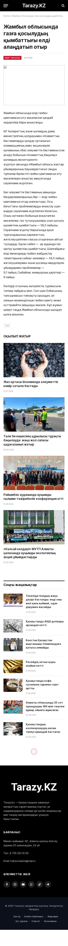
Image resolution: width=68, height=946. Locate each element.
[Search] (63, 6)
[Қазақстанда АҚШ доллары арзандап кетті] (13, 625)
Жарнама (52, 916)
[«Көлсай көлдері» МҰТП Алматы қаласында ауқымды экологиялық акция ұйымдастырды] (34, 527)
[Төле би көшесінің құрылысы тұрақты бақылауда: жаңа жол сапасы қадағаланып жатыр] (34, 414)
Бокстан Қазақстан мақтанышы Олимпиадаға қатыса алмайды (43, 644)
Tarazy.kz (34, 909)
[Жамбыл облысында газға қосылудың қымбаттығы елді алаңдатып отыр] (34, 85)
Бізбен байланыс (33, 916)
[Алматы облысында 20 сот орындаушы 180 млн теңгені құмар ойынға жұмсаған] (13, 707)
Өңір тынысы (12, 58)
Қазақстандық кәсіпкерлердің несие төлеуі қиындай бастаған (43, 728)
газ (7, 325)
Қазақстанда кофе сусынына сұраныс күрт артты (42, 684)
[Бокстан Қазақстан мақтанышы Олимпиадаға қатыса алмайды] (13, 644)
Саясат (36, 921)
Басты (17, 916)
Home (6, 16)
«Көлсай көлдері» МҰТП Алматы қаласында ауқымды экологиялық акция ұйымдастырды (29, 553)
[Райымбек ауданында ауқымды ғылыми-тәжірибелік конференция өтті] (34, 473)
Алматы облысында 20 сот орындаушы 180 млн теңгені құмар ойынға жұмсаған (45, 706)
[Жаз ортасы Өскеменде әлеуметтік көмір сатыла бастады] (34, 360)
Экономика (50, 921)
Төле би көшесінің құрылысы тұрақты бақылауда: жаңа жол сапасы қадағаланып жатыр (32, 440)
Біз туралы (22, 921)
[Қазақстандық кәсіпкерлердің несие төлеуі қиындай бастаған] (13, 728)
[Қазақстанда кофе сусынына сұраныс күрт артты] (13, 685)
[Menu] (5, 6)
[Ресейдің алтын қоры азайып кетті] (13, 666)
